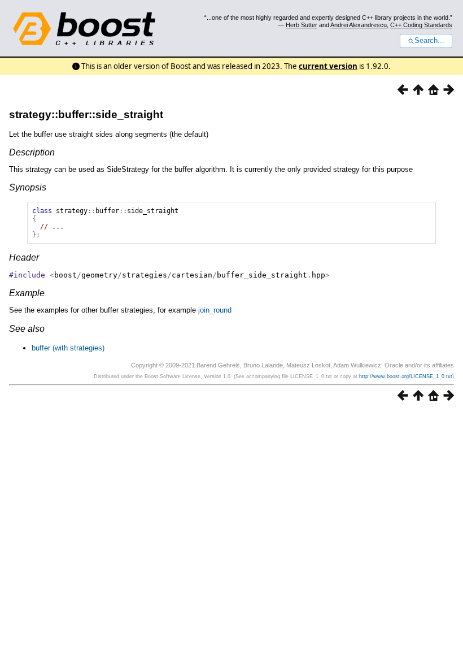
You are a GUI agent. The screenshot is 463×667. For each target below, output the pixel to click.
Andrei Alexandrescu (358, 24)
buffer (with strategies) (68, 348)
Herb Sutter (301, 24)
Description (32, 152)
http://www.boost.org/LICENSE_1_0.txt (405, 376)
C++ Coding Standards (421, 24)
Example (27, 293)
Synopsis (27, 187)
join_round (214, 310)
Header (24, 257)
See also (27, 329)
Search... (429, 41)
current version (328, 66)
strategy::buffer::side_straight (86, 114)
